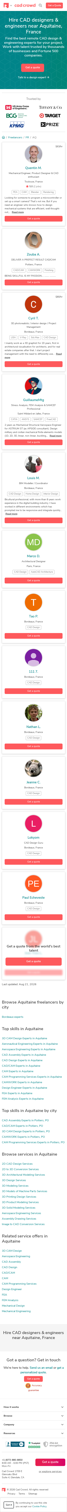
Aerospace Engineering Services (21, 1213)
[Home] (3, 137)
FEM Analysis (10, 1300)
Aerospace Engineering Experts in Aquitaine (28, 1049)
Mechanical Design (13, 1306)
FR (27, 137)
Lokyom (33, 837)
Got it (9, 1505)
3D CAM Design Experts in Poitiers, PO (26, 1131)
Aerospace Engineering (16, 1256)
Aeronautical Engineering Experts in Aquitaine (30, 1044)
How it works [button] (11, 1407)
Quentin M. (33, 168)
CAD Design (9, 1267)
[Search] (40, 5)
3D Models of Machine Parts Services (24, 1191)
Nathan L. (33, 727)
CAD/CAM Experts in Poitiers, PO (22, 1126)
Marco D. (33, 556)
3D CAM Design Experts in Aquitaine (24, 1038)
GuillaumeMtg (33, 400)
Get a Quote (54, 5)
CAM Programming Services (19, 1284)
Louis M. (33, 478)
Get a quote (32, 67)
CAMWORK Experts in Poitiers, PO (23, 1137)
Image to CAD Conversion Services (23, 1224)
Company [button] (9, 1424)
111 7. (33, 672)
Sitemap (32, 1494)
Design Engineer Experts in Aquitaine (24, 1088)
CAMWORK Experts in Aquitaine (22, 1082)
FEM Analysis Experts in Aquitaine (23, 1099)
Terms (22, 1494)
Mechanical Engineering (16, 1311)
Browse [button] (8, 1416)
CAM (5, 1278)
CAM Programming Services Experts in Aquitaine (32, 1077)
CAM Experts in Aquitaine (17, 1071)
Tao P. (33, 616)
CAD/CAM (8, 1273)
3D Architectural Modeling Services (23, 1175)
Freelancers (15, 137)
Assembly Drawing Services (19, 1219)
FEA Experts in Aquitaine (17, 1093)
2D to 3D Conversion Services (20, 1169)
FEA (4, 1295)
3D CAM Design (12, 1251)
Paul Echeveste (33, 898)
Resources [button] (9, 1433)
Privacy (11, 1494)
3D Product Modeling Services (20, 1202)
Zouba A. (33, 254)
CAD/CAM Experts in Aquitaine (21, 1066)
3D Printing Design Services (19, 1197)
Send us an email (41, 1367)
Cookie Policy (39, 1506)
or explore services (50, 1471)
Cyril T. (33, 318)
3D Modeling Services (15, 1186)
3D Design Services (14, 1180)
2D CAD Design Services (17, 1164)
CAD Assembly (11, 1262)
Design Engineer (12, 1289)
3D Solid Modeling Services (18, 1208)
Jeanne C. (34, 782)
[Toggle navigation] (8, 5)
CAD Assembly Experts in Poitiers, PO (25, 1120)
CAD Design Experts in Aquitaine (22, 1060)
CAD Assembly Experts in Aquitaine (24, 1055)
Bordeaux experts (12, 1017)
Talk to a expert (32, 77)
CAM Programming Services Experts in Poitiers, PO (33, 1142)
